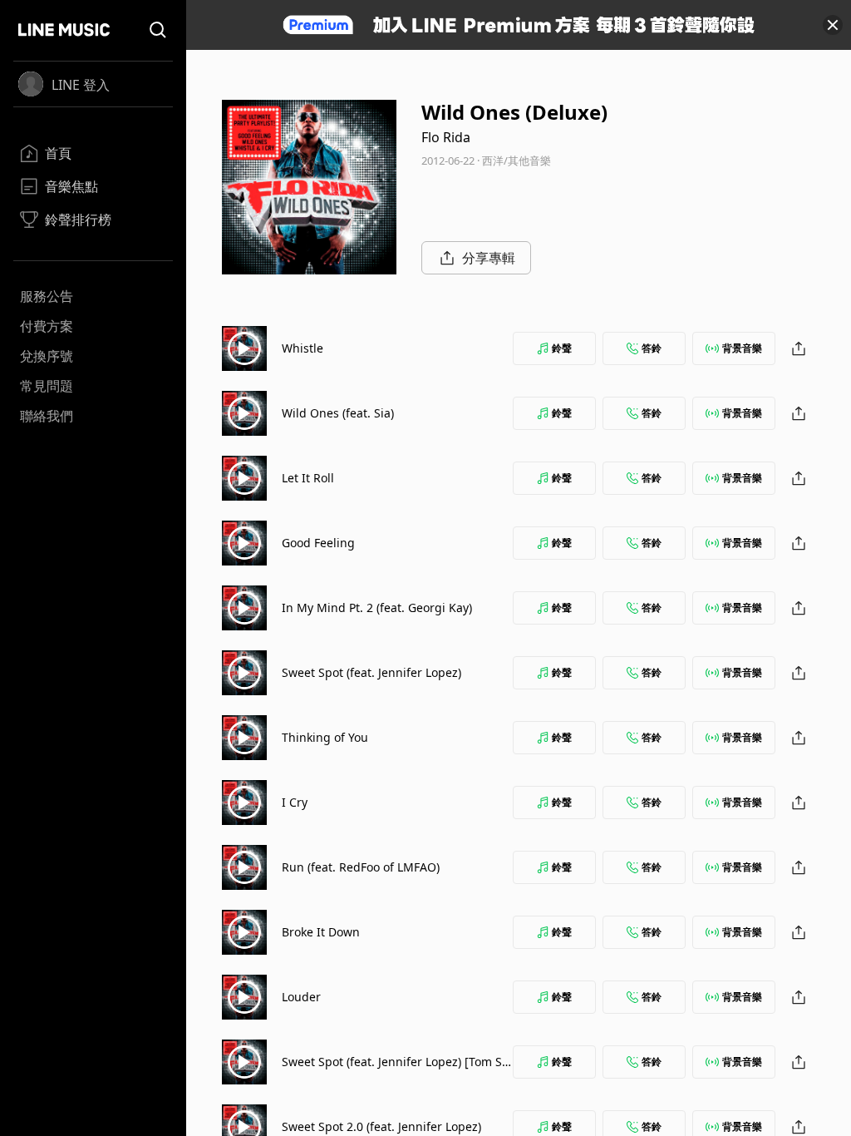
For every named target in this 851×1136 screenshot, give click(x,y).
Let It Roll (308, 478)
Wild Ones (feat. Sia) (338, 413)
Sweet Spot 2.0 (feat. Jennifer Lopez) (381, 1126)
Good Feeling (318, 543)
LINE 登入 (81, 85)
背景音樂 (742, 348)
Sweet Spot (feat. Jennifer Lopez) (371, 672)
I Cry (294, 802)
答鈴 (652, 348)
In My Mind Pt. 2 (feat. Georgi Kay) (377, 607)
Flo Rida (445, 137)
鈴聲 (562, 348)
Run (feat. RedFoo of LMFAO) (361, 867)
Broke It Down (321, 932)
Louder (301, 997)
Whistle (302, 348)
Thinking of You (325, 737)
